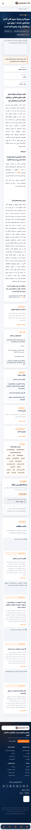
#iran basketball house (15, 452)
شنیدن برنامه (22, 421)
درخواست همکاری (21, 325)
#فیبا (14, 470)
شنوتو (21, 793)
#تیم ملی (11, 461)
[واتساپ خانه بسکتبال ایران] (20, 786)
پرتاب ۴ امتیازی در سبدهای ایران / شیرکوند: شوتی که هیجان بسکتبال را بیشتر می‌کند (15, 386)
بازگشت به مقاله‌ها (23, 9)
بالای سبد (21, 297)
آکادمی (27, 753)
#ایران (9, 455)
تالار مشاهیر (12, 756)
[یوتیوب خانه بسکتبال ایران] (17, 786)
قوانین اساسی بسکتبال (19, 379)
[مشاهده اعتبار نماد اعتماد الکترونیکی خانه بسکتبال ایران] (26, 799)
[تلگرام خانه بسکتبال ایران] (24, 786)
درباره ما (13, 767)
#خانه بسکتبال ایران (11, 464)
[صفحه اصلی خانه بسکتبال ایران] (15, 728)
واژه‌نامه (27, 759)
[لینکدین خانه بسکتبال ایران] (10, 786)
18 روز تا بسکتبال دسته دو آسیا (17, 393)
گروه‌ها (13, 753)
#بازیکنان (23, 458)
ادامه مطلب (23, 578)
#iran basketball (10, 449)
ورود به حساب (19, 502)
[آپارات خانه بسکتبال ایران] (13, 786)
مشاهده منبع (22, 436)
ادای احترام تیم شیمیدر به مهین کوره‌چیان (17, 398)
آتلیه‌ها (27, 767)
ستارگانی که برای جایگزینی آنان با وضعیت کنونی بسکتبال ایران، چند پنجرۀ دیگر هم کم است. (16, 362)
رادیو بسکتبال (26, 756)
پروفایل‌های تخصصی (10, 750)
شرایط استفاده (11, 775)
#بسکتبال (8, 458)
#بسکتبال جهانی (18, 461)
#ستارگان (18, 467)
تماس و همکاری (11, 770)
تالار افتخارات (12, 759)
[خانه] (27, 826)
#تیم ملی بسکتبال (20, 464)
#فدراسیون (13, 467)
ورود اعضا (27, 775)
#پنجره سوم (13, 472)
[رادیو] (15, 826)
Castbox (27, 793)
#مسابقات (9, 470)
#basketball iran (20, 449)
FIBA (18, 173)
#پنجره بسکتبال (21, 472)
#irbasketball (20, 455)
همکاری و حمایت (12, 741)
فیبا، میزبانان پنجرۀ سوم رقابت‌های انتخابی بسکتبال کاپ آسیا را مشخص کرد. (16, 340)
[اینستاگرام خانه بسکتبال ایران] (27, 786)
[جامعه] (21, 826)
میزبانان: (22, 346)
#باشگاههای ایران (15, 458)
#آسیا (14, 455)
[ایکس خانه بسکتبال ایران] (7, 786)
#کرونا (8, 472)
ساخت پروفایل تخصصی (23, 741)
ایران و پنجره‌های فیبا (19, 356)
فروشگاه (27, 770)
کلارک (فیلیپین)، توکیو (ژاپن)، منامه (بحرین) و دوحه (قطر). (16, 351)
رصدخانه (27, 772)
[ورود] (4, 826)
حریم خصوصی (11, 772)
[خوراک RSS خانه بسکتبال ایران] (3, 786)
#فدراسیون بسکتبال (20, 470)
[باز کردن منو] (3, 3)
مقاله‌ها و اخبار (26, 750)
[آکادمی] (9, 826)
